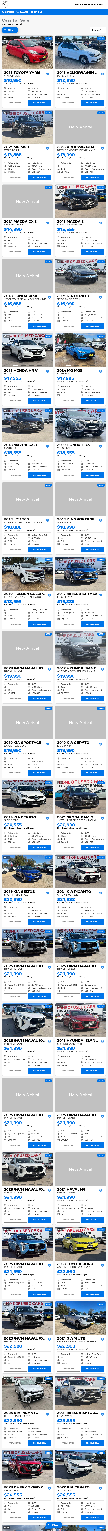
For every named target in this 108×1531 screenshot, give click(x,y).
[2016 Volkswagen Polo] (80, 127)
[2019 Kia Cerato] (80, 722)
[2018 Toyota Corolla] (80, 1244)
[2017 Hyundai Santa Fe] (80, 648)
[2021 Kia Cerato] (80, 276)
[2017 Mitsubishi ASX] (80, 574)
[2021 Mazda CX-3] (27, 201)
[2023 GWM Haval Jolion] (27, 648)
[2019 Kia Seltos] (27, 871)
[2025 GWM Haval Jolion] (27, 946)
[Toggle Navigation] (104, 12)
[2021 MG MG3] (27, 127)
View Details (15, 103)
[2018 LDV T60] (27, 499)
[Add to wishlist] (48, 74)
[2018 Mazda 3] (80, 201)
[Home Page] (5, 4)
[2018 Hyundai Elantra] (80, 1020)
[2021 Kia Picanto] (80, 871)
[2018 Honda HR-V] (27, 350)
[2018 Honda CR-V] (27, 276)
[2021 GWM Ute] (80, 1318)
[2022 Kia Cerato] (80, 1467)
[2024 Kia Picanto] (27, 1393)
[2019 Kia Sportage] (27, 722)
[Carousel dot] (15, 365)
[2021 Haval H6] (80, 1169)
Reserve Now (39, 103)
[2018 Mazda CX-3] (27, 425)
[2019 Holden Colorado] (27, 574)
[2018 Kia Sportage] (80, 499)
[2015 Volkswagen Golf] (80, 52)
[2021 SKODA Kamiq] (80, 797)
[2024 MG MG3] (80, 350)
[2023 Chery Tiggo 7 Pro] (27, 1467)
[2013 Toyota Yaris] (27, 52)
